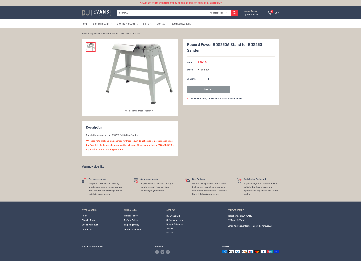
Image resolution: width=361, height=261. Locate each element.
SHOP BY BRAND (101, 23)
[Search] (234, 13)
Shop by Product (90, 224)
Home (84, 33)
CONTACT (162, 23)
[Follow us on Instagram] (168, 252)
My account (250, 14)
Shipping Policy (131, 224)
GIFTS (146, 23)
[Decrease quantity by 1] (201, 79)
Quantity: (191, 78)
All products (95, 33)
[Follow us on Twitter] (162, 252)
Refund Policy (131, 220)
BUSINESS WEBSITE (181, 23)
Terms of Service (132, 229)
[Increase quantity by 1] (216, 79)
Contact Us (87, 229)
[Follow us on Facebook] (157, 252)
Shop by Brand (89, 220)
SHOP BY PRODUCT (126, 23)
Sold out (208, 89)
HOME (85, 23)
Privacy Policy (131, 215)
